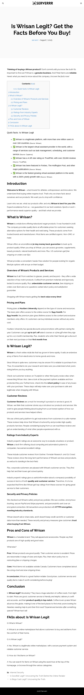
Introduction (13, 92)
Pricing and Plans (19, 102)
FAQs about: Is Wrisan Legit (20, 126)
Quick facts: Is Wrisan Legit (26, 89)
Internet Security (17, 672)
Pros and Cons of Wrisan (18, 119)
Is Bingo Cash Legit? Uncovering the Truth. (28, 679)
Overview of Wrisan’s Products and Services (29, 99)
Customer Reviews (20, 109)
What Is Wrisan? (15, 96)
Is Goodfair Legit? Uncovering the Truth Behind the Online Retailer (37, 676)
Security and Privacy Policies (24, 116)
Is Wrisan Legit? (15, 106)
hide (32, 84)
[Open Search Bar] (3, 3)
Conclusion (13, 122)
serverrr (35, 40)
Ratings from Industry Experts (24, 112)
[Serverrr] (43, 3)
